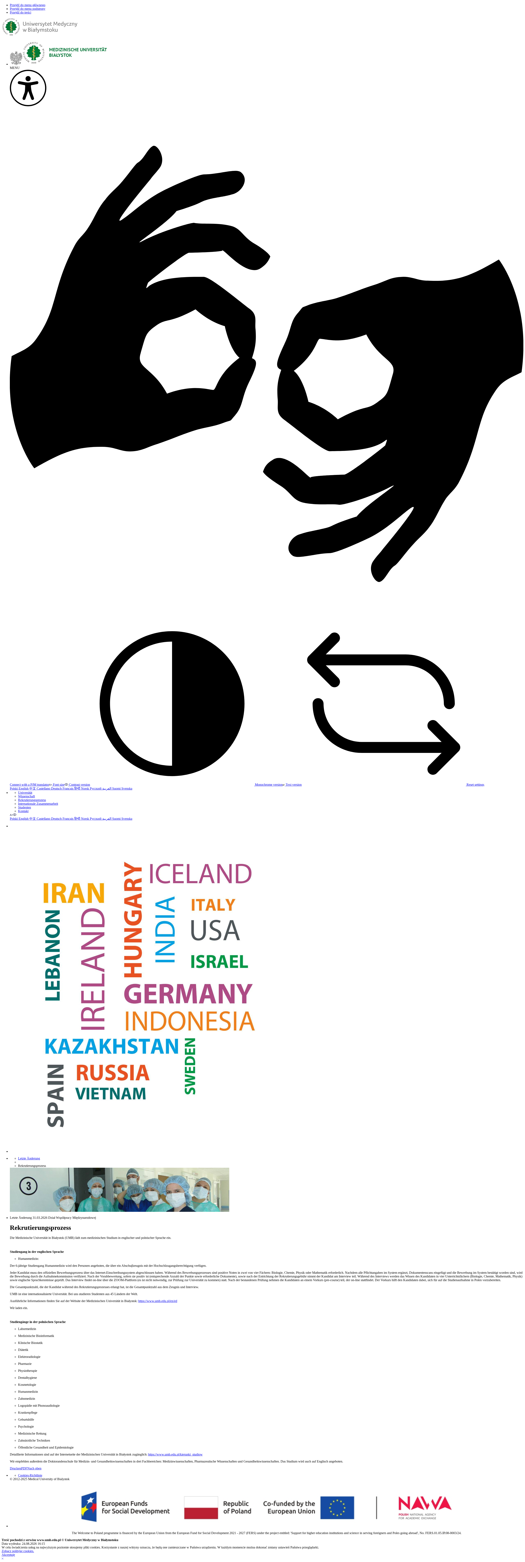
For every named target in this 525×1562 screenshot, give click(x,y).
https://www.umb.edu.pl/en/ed (157, 1301)
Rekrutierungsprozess (32, 800)
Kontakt (23, 811)
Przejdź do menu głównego (27, 5)
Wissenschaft (26, 796)
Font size (58, 784)
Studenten (24, 807)
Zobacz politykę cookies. (18, 1551)
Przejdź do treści (20, 12)
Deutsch (57, 788)
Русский (96, 788)
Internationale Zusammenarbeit (38, 803)
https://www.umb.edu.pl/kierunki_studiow (175, 1454)
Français (68, 788)
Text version (293, 784)
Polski (14, 788)
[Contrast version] (15, 814)
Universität (25, 792)
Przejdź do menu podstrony (27, 8)
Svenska (126, 788)
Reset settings (475, 784)
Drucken (15, 1468)
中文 (33, 788)
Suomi (116, 788)
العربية (107, 788)
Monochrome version (268, 784)
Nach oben (34, 1468)
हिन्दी (77, 788)
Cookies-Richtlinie (30, 1475)
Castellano (44, 788)
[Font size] (11, 814)
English (24, 788)
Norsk (85, 788)
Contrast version (79, 784)
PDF (24, 1468)
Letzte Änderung (29, 1158)
